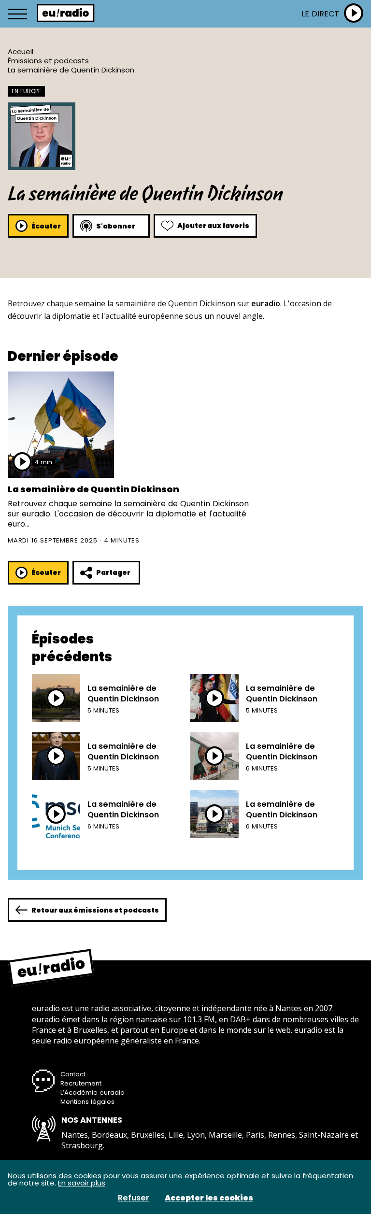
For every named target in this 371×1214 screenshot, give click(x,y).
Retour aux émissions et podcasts (95, 910)
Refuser (133, 1198)
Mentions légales (87, 1101)
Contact (73, 1074)
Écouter (46, 226)
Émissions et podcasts (48, 61)
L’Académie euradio (92, 1092)
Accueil (20, 51)
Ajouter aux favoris (213, 225)
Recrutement (80, 1083)
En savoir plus (81, 1182)
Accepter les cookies (209, 1198)
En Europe (26, 91)
